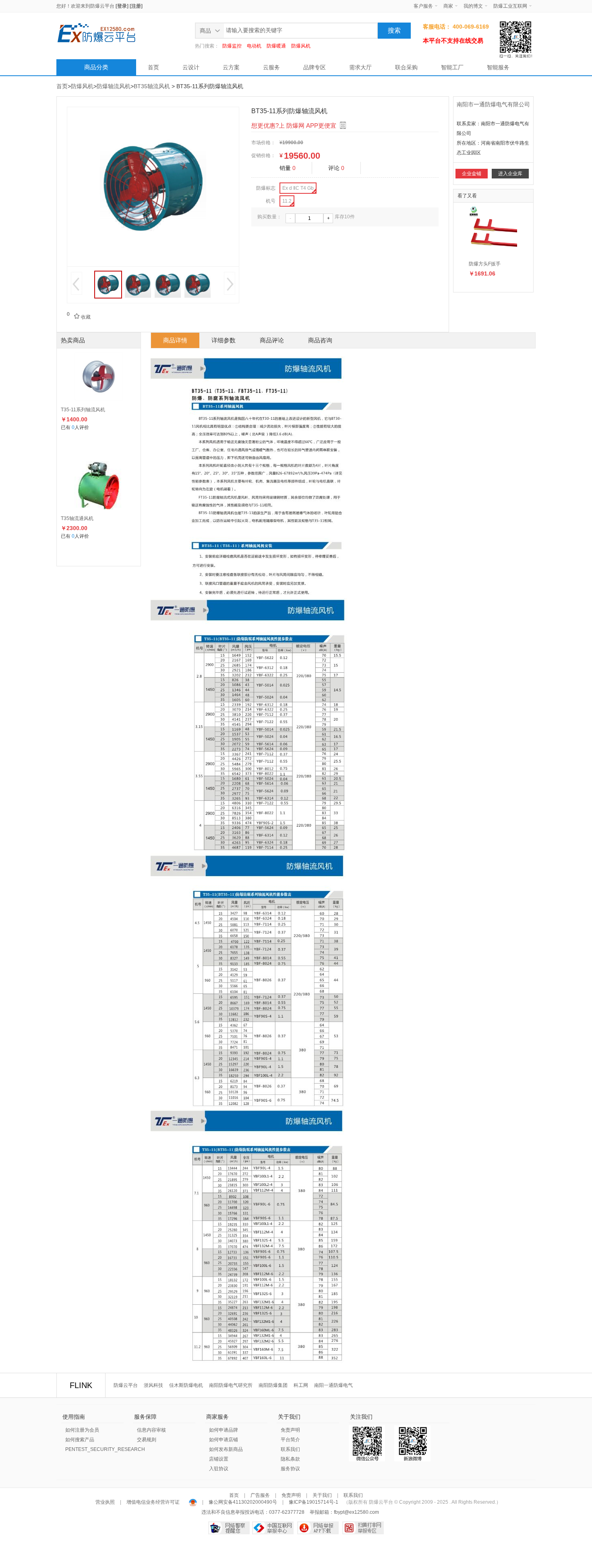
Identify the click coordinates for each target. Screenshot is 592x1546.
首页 (153, 67)
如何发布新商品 (226, 1449)
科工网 (301, 1385)
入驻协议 (218, 1468)
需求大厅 (360, 67)
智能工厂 (452, 67)
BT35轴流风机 (152, 86)
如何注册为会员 (82, 1430)
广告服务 (260, 1495)
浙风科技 (153, 1385)
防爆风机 (300, 46)
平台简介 (290, 1439)
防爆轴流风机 (113, 86)
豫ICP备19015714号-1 (313, 1502)
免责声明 (290, 1430)
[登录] (122, 6)
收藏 (82, 317)
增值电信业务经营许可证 (153, 1502)
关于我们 (322, 1495)
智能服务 (498, 67)
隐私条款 (290, 1459)
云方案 (231, 67)
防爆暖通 (276, 46)
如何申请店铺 (223, 1439)
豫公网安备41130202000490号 (242, 1502)
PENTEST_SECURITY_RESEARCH (105, 1449)
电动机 (254, 46)
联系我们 (290, 1449)
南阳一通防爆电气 (333, 1385)
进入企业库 (510, 173)
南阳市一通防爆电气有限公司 (493, 104)
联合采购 (406, 67)
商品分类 (96, 67)
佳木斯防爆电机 (186, 1385)
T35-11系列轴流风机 (83, 409)
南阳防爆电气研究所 (231, 1385)
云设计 (190, 67)
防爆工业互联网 (510, 6)
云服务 (271, 67)
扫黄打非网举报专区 (363, 1527)
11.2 (287, 201)
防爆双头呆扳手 (486, 264)
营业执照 (105, 1502)
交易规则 (146, 1439)
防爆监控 (232, 46)
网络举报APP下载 (318, 1527)
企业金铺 (471, 173)
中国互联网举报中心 (273, 1527)
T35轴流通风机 (77, 518)
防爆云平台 (102, 6)
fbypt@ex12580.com (356, 1512)
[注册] (136, 6)
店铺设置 (218, 1459)
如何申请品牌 (223, 1430)
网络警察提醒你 (229, 1527)
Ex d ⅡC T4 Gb (298, 188)
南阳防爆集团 (273, 1385)
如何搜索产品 (79, 1439)
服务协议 (290, 1468)
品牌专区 (314, 67)
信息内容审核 (151, 1430)
